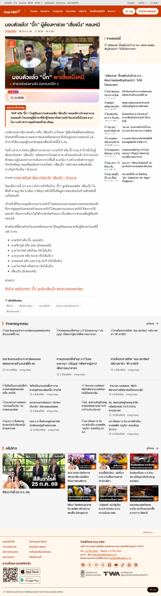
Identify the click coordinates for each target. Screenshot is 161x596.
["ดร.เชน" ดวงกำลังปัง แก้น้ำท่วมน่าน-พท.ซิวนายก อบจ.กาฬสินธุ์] (112, 129)
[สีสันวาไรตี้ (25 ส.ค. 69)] (34, 471)
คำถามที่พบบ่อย (10, 546)
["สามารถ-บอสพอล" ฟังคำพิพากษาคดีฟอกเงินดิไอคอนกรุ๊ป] (94, 391)
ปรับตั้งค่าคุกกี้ (35, 556)
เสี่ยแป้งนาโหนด (25, 306)
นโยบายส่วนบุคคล (10, 551)
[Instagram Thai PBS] (96, 564)
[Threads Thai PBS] (102, 564)
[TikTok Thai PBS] (122, 564)
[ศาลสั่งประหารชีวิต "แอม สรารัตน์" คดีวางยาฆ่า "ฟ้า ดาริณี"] (134, 342)
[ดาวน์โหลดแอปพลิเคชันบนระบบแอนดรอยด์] (29, 580)
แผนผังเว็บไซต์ (9, 541)
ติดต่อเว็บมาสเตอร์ (37, 546)
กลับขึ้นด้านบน (147, 532)
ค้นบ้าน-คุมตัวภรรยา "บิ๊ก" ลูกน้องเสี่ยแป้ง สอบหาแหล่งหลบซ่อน (44, 288)
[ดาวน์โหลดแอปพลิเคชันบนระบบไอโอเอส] (29, 571)
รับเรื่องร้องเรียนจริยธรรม (40, 551)
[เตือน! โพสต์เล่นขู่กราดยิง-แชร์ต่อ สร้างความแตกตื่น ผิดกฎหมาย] (82, 493)
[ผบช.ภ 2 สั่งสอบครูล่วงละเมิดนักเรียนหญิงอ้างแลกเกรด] (15, 426)
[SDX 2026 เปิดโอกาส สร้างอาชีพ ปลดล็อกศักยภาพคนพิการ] (82, 461)
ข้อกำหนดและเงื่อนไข (38, 541)
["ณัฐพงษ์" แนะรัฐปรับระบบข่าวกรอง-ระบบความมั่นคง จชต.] (113, 493)
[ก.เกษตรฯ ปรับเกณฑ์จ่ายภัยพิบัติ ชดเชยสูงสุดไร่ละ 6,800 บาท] (112, 141)
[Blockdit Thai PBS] (129, 564)
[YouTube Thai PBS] (116, 564)
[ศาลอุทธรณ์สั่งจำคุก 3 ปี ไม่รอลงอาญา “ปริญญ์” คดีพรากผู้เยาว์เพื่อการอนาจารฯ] (112, 152)
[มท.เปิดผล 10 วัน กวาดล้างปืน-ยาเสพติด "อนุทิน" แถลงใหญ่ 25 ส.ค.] (94, 426)
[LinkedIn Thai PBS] (135, 564)
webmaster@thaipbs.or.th (104, 554)
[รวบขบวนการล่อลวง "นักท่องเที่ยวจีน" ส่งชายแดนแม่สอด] (15, 407)
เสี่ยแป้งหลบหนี (12, 311)
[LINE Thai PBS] (109, 564)
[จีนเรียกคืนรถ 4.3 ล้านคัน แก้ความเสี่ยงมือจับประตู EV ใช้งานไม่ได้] (112, 116)
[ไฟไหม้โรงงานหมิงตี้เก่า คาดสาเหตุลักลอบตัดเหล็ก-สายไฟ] (15, 391)
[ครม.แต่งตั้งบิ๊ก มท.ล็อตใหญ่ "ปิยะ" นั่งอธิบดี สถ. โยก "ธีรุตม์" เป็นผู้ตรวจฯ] (112, 176)
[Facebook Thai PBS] (83, 564)
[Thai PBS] (12, 11)
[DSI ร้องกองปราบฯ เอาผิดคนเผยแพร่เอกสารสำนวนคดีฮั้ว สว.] (112, 94)
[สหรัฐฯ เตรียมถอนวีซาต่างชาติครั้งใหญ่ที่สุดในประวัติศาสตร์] (112, 105)
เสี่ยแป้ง (9, 306)
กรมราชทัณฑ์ (44, 306)
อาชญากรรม (11, 31)
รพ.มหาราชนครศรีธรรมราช (67, 306)
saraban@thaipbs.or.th (120, 558)
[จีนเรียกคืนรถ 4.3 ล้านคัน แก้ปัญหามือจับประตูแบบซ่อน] (144, 461)
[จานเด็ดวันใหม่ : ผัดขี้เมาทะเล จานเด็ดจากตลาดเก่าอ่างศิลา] (113, 461)
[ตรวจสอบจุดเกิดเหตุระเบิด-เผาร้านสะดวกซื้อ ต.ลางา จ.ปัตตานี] (144, 493)
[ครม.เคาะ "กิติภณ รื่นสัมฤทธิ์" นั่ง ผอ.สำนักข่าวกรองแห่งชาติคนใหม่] (112, 165)
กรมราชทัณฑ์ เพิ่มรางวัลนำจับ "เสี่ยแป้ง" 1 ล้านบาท (46, 177)
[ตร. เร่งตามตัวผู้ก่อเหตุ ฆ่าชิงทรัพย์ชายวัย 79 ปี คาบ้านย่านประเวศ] (94, 407)
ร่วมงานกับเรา (8, 556)
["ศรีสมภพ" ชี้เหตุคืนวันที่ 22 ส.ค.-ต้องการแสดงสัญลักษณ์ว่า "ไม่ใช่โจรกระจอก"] (130, 57)
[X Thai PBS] (89, 564)
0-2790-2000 (91, 551)
